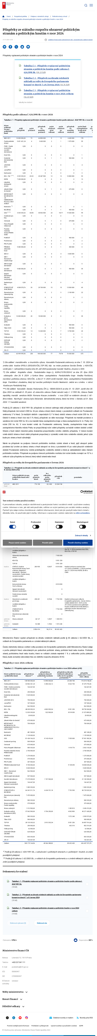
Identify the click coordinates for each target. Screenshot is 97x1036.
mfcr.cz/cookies (83, 513)
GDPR (81, 1026)
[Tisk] (28, 47)
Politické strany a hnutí (59, 16)
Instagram (26, 1017)
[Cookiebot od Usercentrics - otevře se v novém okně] (82, 492)
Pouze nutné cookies (17, 543)
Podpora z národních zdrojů (40, 16)
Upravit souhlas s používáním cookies (64, 1026)
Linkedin (13, 1017)
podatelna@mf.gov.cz (20, 967)
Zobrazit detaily (81, 535)
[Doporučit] (22, 47)
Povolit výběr (47, 543)
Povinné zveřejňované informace (18, 1026)
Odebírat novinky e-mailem (63, 1018)
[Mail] (4, 47)
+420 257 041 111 (18, 962)
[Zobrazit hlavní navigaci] (91, 5)
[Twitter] (16, 47)
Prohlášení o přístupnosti (39, 1026)
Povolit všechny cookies (78, 543)
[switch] (36, 527)
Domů (9, 16)
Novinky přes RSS (86, 1018)
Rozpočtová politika (20, 16)
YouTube (20, 1017)
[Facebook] (10, 47)
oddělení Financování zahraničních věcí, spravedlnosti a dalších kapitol (70, 40)
